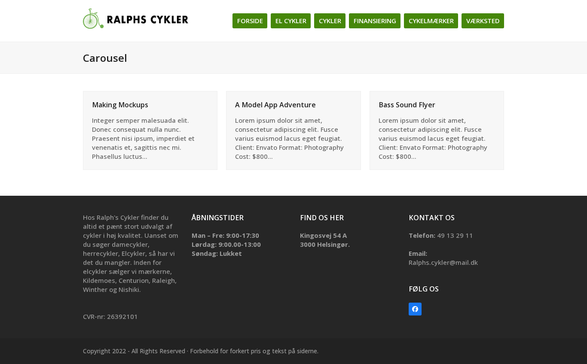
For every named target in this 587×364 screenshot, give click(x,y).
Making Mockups (120, 104)
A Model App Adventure (275, 104)
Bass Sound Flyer (407, 104)
